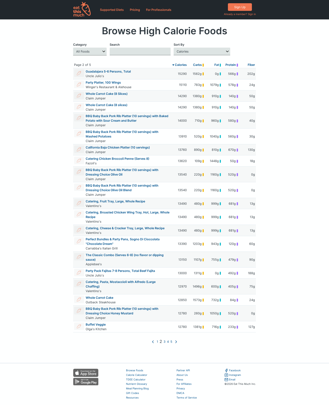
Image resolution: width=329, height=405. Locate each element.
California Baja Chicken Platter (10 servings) (118, 147)
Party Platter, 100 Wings (103, 82)
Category (80, 44)
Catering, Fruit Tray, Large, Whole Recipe (115, 201)
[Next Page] (176, 341)
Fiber (251, 65)
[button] (90, 51)
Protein (231, 65)
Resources (132, 397)
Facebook (235, 370)
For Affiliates (184, 383)
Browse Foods (134, 370)
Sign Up (240, 7)
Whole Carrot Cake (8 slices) (106, 105)
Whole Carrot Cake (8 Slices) (107, 94)
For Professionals (158, 10)
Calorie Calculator (136, 374)
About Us (182, 374)
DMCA (180, 393)
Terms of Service (186, 397)
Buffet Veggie (96, 324)
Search (115, 44)
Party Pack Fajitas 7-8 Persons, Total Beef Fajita (120, 271)
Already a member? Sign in (240, 14)
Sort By (179, 44)
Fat (217, 65)
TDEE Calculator (135, 379)
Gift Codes (132, 393)
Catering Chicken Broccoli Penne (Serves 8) (117, 159)
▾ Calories (179, 65)
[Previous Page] (153, 341)
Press (179, 379)
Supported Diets (112, 10)
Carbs (198, 65)
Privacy (180, 388)
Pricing (135, 10)
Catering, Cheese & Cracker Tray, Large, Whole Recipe (125, 228)
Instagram (235, 374)
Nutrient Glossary (136, 383)
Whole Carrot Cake (99, 298)
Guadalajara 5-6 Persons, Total (108, 71)
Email (232, 379)
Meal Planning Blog (137, 388)
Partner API (183, 370)
